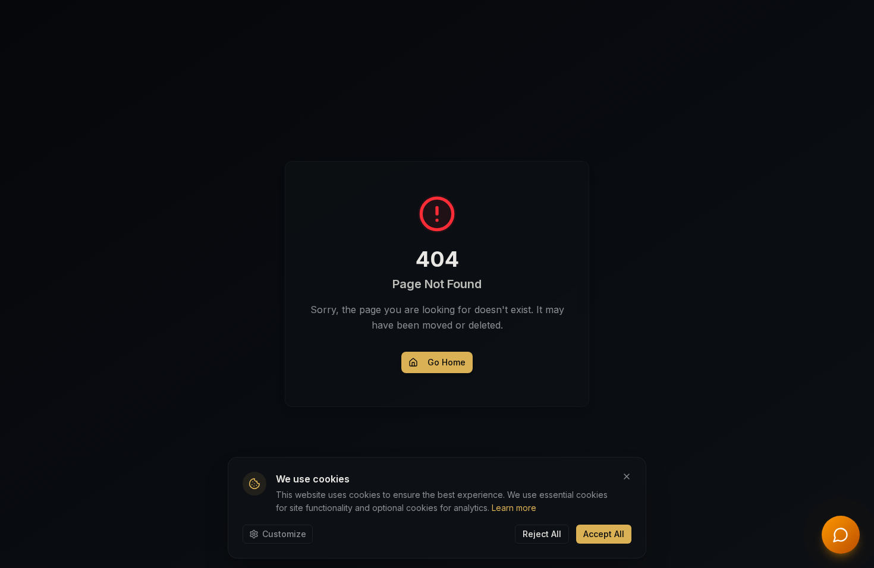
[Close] (626, 476)
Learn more (514, 508)
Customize (284, 534)
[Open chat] (841, 535)
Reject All (542, 534)
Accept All (603, 534)
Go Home (446, 362)
